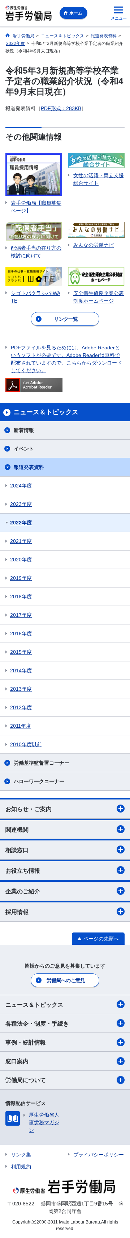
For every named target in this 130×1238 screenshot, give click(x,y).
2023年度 (21, 504)
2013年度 (21, 689)
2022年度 (21, 522)
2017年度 (21, 615)
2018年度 (21, 596)
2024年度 (21, 486)
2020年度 (21, 559)
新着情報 (24, 430)
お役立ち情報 (22, 871)
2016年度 (21, 633)
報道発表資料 (29, 467)
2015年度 (21, 652)
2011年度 (20, 726)
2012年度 (21, 707)
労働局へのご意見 (66, 980)
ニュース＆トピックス (34, 1005)
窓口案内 (17, 1061)
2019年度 (21, 578)
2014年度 (21, 670)
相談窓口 (17, 850)
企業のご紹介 (22, 891)
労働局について (25, 1080)
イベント (24, 449)
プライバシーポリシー (98, 1155)
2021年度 (21, 541)
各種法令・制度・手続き (37, 1024)
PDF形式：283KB (61, 108)
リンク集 (21, 1155)
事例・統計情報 (25, 1042)
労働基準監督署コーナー (41, 763)
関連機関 (17, 830)
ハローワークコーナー (39, 781)
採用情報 (17, 912)
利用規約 (21, 1167)
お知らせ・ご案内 (28, 809)
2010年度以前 (26, 744)
